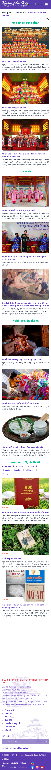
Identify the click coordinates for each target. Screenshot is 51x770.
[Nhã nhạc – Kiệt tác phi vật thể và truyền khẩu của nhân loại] (25, 135)
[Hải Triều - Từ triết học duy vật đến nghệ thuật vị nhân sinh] (25, 586)
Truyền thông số (12, 723)
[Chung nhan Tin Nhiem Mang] (14, 767)
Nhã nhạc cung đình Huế (14, 61)
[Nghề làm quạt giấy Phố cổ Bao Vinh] (25, 384)
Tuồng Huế (6, 466)
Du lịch (7, 716)
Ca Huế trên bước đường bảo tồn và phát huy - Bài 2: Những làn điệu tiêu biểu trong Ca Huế (25, 304)
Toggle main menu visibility (46, 4)
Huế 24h (8, 720)
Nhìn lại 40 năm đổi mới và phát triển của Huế (25, 512)
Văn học (30, 466)
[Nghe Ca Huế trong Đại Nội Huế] (25, 191)
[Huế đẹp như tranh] (25, 539)
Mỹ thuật (6, 470)
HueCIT (24, 763)
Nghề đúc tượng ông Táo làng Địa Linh (21, 359)
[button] (47, 19)
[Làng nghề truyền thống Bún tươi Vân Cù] (25, 428)
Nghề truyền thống (26, 320)
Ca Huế (25, 171)
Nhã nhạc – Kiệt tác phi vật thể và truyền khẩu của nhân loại (23, 155)
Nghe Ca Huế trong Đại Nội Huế (18, 210)
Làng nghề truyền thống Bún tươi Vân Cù (23, 447)
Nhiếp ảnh (30, 470)
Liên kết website (10, 741)
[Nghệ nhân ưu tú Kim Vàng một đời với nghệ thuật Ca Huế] (25, 237)
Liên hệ (7, 730)
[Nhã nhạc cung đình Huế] (25, 42)
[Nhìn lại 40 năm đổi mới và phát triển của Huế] (25, 493)
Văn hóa (8, 713)
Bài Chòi (19, 466)
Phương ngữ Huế (9, 474)
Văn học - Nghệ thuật (25, 462)
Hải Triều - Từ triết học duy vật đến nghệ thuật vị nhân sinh (23, 606)
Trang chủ (9, 710)
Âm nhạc (18, 470)
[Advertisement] (25, 646)
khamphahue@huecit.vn (18, 693)
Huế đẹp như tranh (11, 558)
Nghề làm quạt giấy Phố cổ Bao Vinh (21, 403)
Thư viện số (9, 726)
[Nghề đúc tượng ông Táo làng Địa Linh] (25, 340)
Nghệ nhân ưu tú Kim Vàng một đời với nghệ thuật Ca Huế (24, 257)
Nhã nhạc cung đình (25, 22)
